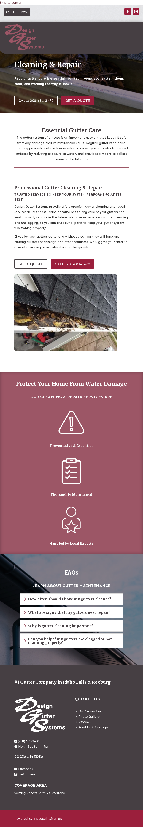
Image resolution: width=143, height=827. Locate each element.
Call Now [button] (18, 12)
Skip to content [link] (12, 2)
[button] (127, 11)
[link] (26, 741)
